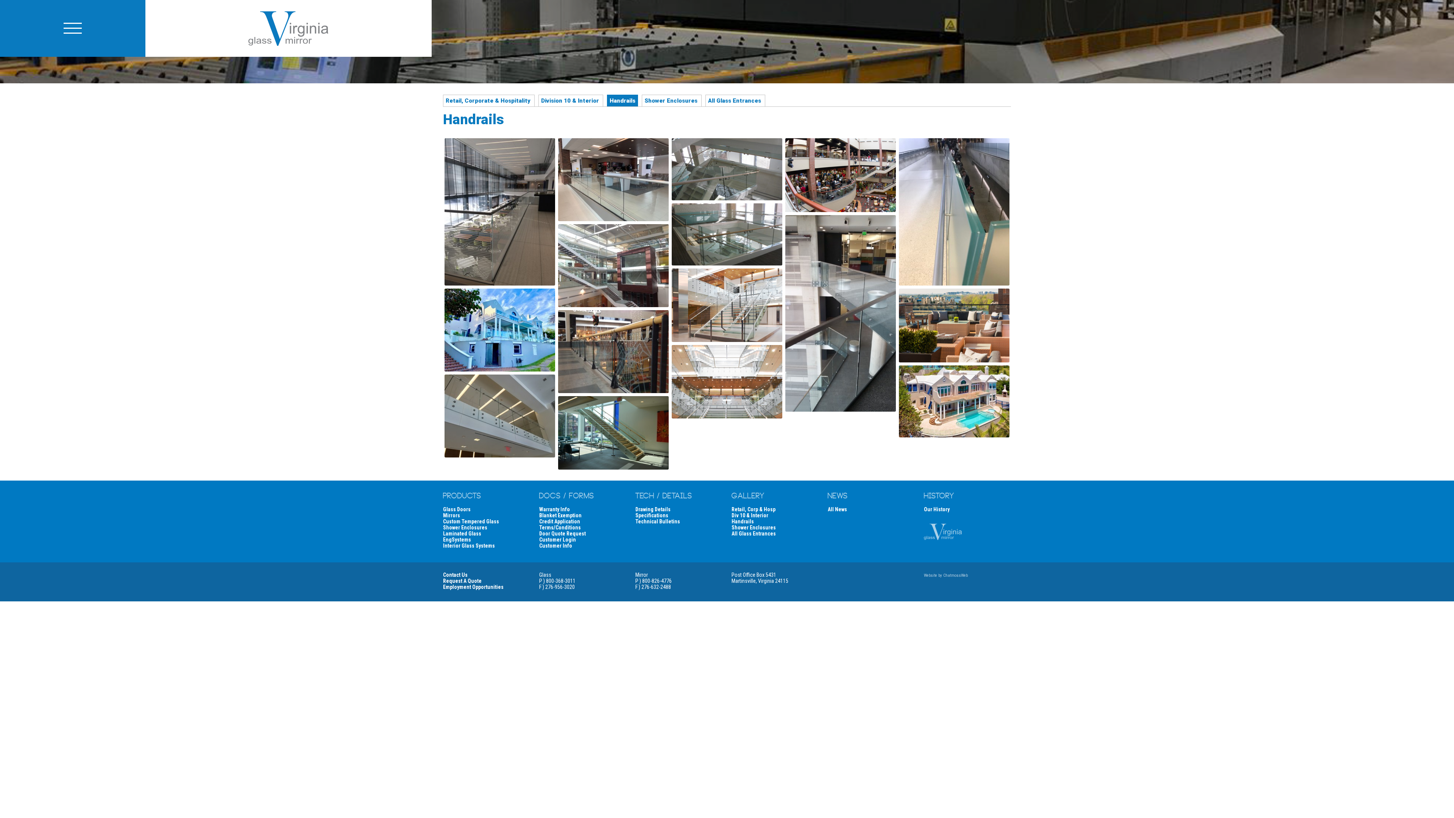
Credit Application (559, 521)
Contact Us (455, 575)
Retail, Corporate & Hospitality (488, 100)
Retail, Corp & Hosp (753, 509)
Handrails (743, 521)
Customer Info (555, 546)
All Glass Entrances (734, 100)
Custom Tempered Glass (471, 521)
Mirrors (451, 515)
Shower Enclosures (670, 100)
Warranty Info (554, 509)
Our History (937, 509)
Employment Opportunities (473, 587)
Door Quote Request (562, 534)
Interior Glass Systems (469, 546)
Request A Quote (462, 581)
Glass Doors (457, 509)
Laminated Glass (462, 534)
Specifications (651, 515)
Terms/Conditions (560, 528)
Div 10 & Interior (750, 515)
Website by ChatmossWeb (946, 575)
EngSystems (457, 540)
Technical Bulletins (657, 521)
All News (837, 509)
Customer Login (557, 540)
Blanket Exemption (560, 515)
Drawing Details (653, 509)
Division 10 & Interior (570, 100)
